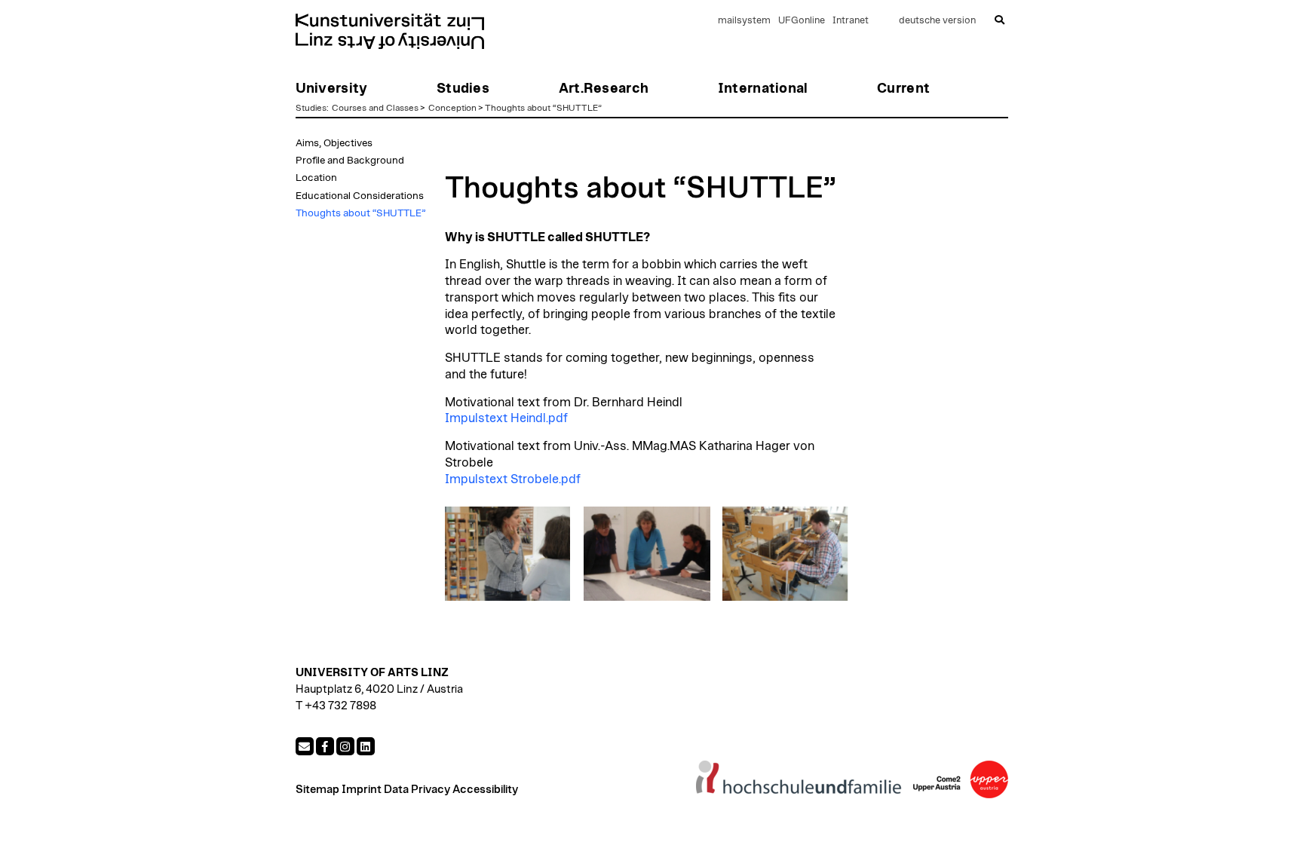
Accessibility (485, 789)
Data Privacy (417, 789)
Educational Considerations (360, 196)
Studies (311, 107)
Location (316, 178)
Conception (452, 107)
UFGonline (801, 21)
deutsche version (937, 21)
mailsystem (744, 21)
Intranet (850, 21)
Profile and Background (350, 160)
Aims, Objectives (334, 143)
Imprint (362, 789)
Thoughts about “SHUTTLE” (543, 107)
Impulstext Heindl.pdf (506, 418)
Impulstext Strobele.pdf (513, 479)
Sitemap (317, 789)
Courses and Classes (375, 107)
